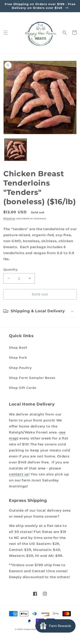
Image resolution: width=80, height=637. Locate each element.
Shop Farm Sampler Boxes (32, 378)
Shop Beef (18, 348)
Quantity (10, 269)
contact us (19, 474)
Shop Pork (18, 358)
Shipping (9, 218)
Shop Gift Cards (22, 388)
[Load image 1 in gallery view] (15, 150)
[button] (5, 33)
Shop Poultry (20, 368)
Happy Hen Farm (33, 629)
